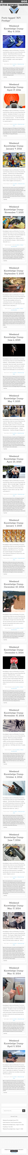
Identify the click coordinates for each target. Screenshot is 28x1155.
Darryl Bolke (21, 313)
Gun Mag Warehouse (9, 885)
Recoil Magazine (10, 257)
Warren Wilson (7, 197)
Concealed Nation (17, 499)
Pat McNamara (9, 72)
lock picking (11, 634)
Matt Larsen (15, 382)
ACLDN (13, 376)
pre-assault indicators (18, 505)
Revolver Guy (9, 73)
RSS (26, 1)
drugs (16, 251)
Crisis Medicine (9, 565)
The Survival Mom (19, 892)
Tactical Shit (22, 822)
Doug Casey (9, 755)
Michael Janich (15, 70)
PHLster (7, 889)
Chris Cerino (19, 563)
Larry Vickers (16, 1086)
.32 (4, 498)
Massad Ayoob (10, 70)
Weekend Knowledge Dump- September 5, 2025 (14, 271)
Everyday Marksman (6, 253)
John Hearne (22, 441)
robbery (12, 699)
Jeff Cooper (23, 129)
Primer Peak (10, 444)
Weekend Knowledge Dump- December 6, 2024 (14, 650)
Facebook (22, 1)
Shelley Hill (18, 890)
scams (22, 444)
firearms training (10, 69)
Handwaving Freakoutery (10, 756)
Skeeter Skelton (6, 258)
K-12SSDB (20, 318)
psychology (18, 72)
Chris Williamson (17, 68)
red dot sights (14, 1087)
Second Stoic (11, 569)
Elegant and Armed (18, 315)
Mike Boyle (20, 131)
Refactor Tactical (6, 955)
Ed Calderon (13, 755)
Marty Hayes (5, 757)
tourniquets (7, 446)
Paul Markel (19, 819)
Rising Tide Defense (15, 384)
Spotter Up (20, 955)
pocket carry (5, 257)
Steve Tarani (5, 196)
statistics (4, 570)
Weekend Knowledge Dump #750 (10, 1120)
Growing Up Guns (6, 818)
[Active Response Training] (14, 8)
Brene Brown (21, 498)
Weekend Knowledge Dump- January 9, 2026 (14, 146)
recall (19, 889)
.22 (4, 815)
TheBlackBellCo (14, 1151)
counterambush (21, 438)
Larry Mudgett (10, 696)
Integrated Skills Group (15, 695)
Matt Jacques (21, 1086)
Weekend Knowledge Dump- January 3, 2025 (14, 523)
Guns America (5, 695)
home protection (17, 818)
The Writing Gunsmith (10, 75)
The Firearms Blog (22, 386)
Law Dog (12, 1027)
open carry (11, 954)
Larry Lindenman (15, 886)
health (17, 69)
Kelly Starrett (19, 633)
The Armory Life (15, 509)
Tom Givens (16, 637)
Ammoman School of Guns (9, 498)
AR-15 (22, 947)
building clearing (9, 1082)
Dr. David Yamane (21, 128)
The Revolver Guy (19, 258)
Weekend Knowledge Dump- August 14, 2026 (13, 1124)
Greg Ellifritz (14, 64)
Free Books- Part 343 (8, 1126)
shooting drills (19, 73)
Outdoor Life (7, 320)
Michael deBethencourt (17, 319)
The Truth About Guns (19, 323)
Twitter (24, 1)
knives (6, 191)
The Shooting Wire (12, 823)
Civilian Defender (10, 313)
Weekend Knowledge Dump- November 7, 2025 (14, 209)
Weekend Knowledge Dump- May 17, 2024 (14, 905)
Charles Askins (20, 250)
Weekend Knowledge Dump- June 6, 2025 (14, 337)
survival (4, 1090)
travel (11, 446)
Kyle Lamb (7, 819)
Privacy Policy (14, 1152)
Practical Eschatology (11, 821)
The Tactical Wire (12, 323)
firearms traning (14, 129)
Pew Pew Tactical (21, 634)
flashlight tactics (20, 253)
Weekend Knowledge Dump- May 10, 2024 (14, 970)
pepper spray (5, 697)
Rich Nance (15, 444)
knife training (10, 1086)
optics (15, 255)
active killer (6, 187)
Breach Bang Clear (11, 632)
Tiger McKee (10, 825)
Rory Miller (17, 193)
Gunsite (9, 695)
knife (4, 70)
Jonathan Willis (8, 951)
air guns (21, 562)
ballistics (19, 882)
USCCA (20, 760)
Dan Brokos (9, 883)
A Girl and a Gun (9, 376)
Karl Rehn (10, 131)
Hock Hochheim (13, 441)
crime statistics (5, 251)
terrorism (10, 386)
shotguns (21, 194)
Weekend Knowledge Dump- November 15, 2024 (14, 713)
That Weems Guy (21, 570)
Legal (6, 70)
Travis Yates (7, 958)
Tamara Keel (16, 570)
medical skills (7, 255)
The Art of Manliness (19, 322)
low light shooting (11, 191)
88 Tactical (6, 562)
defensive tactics (12, 189)
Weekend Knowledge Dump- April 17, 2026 (14, 87)
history (10, 318)
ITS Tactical (5, 886)
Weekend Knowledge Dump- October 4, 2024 (14, 774)
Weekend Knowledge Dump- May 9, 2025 (14, 398)
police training (5, 444)
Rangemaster (20, 567)
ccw (17, 128)
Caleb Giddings (11, 68)
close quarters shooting (13, 438)
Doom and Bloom (12, 251)
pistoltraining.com (19, 255)
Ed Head (4, 129)
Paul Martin (16, 634)
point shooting (9, 505)
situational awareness (21, 132)
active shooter (10, 187)
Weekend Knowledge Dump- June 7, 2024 (14, 837)
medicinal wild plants (9, 319)
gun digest (21, 190)
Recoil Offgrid (20, 636)
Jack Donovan (8, 502)
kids (7, 1086)
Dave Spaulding (5, 439)
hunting (16, 318)
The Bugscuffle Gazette (13, 133)
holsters (19, 129)
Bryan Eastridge (21, 312)
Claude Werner (16, 692)
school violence (11, 194)
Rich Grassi (23, 1087)
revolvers (11, 320)
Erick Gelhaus (8, 129)
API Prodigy (6, 68)
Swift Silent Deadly (11, 196)
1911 (5, 248)
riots (21, 1028)
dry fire (13, 315)
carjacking (22, 1024)
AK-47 (7, 312)
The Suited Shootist (19, 823)
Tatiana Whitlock (6, 133)
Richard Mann (14, 73)
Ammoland (14, 1024)
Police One (17, 954)
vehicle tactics (14, 446)
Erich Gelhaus (7, 316)
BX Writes (5, 313)
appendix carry (14, 882)
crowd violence (9, 1025)
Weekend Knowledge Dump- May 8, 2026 (14, 29)
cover (5, 883)
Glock (14, 69)
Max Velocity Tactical (15, 887)
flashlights (14, 190)
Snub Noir (10, 322)
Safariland (19, 444)
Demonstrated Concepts (7, 315)
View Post (5, 77)
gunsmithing (5, 254)
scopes (8, 569)
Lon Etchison (17, 380)
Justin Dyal (17, 254)
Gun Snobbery (8, 441)
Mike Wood (22, 503)
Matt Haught (10, 382)
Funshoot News (6, 318)
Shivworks (8, 822)
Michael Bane (20, 382)
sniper (13, 445)
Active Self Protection (8, 437)
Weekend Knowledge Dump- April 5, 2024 (14, 1043)
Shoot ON (20, 384)
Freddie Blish (18, 693)
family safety (15, 1083)
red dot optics (16, 257)
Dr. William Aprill (20, 379)
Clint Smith (7, 438)
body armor (23, 882)
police (13, 193)
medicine (12, 255)
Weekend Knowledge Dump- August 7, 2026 (13, 1129)
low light (7, 503)
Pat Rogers (14, 72)
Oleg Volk (4, 505)
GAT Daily (17, 190)
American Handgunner (8, 128)
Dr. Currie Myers (13, 379)
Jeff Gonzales (20, 69)
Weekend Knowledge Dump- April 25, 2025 (14, 459)
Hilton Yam (10, 254)
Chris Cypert (12, 499)
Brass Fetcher (5, 948)
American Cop (16, 187)
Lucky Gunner (17, 191)
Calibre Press (5, 499)
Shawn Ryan (9, 132)
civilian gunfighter (11, 948)
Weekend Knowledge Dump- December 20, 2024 (14, 584)
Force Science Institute (9, 633)
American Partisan (9, 1024)
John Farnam (17, 566)
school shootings (6, 194)
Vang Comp (6, 893)
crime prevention (6, 189)
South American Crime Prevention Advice (12, 1122)
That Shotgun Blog (15, 386)
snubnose (14, 322)
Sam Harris (21, 193)
